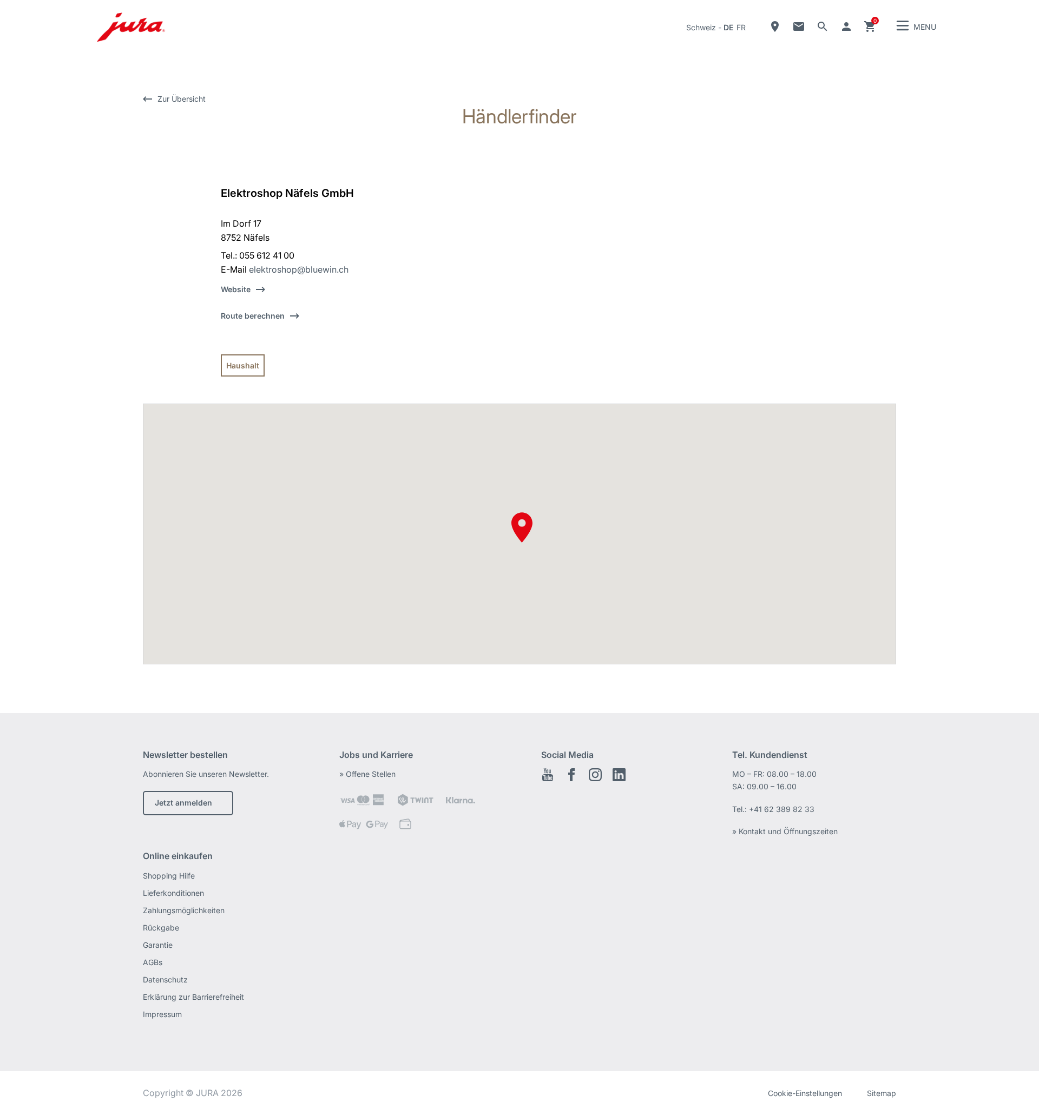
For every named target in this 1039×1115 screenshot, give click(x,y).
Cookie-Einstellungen (805, 1093)
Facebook (571, 774)
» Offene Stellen (367, 773)
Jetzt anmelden (183, 802)
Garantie (158, 944)
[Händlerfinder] (774, 26)
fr (741, 27)
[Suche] (822, 26)
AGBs (152, 962)
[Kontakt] (798, 26)
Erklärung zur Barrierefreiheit (193, 996)
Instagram (595, 774)
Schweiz (701, 27)
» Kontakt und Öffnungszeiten (785, 831)
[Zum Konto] (846, 26)
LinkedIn (619, 774)
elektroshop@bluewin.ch (298, 269)
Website (236, 289)
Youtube (547, 774)
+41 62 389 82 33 (781, 809)
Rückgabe (161, 927)
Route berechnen (253, 315)
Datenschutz (165, 979)
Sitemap (881, 1093)
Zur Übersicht (181, 98)
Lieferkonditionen (173, 893)
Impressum (162, 1014)
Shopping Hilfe (169, 875)
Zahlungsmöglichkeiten (184, 910)
